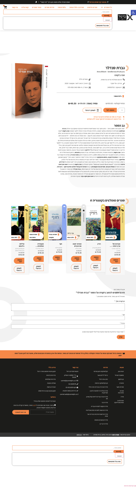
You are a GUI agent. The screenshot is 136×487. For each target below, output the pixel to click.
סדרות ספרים (49, 7)
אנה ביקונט (119, 75)
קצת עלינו (25, 7)
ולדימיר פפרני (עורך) (116, 249)
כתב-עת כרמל (103, 379)
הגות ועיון (121, 371)
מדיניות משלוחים (50, 379)
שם (123, 315)
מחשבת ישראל (119, 375)
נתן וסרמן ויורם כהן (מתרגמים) (19, 249)
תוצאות (107, 20)
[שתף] (6, 2)
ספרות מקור (120, 387)
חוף (60, 244)
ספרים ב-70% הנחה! (76, 7)
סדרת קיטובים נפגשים (101, 420)
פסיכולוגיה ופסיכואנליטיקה (119, 401)
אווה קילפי (78, 248)
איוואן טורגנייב (96, 248)
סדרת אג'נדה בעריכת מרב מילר (98, 387)
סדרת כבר (105, 402)
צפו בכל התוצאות (102, 25)
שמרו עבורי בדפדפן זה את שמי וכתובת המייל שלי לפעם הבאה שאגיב (102, 332)
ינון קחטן (79, 435)
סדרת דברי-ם (104, 424)
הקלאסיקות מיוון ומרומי (101, 371)
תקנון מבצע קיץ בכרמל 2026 (47, 391)
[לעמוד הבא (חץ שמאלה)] (132, 243)
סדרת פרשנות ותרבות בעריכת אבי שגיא (97, 415)
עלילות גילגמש (21, 245)
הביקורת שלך (119, 301)
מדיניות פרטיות (51, 375)
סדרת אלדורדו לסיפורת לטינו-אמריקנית (99, 392)
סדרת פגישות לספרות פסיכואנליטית (97, 410)
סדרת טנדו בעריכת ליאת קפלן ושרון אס (97, 398)
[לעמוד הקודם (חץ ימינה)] (3, 243)
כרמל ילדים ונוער (102, 375)
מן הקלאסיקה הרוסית (101, 383)
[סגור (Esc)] (2, 2)
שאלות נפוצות (51, 383)
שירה (122, 397)
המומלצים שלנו (84, 217)
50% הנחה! (62, 7)
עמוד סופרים (36, 7)
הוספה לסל (110, 110)
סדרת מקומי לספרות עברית (99, 406)
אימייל (122, 323)
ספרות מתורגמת (46, 82)
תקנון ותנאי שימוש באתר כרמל (46, 371)
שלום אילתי (58, 248)
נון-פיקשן (46, 72)
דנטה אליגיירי (39, 248)
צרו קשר (15, 7)
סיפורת (121, 383)
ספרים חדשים (92, 7)
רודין (99, 244)
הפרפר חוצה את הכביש (77, 245)
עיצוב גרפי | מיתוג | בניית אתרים (106, 435)
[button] (133, 12)
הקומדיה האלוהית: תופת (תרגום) (39, 246)
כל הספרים (108, 7)
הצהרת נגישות (51, 387)
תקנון (34, 405)
